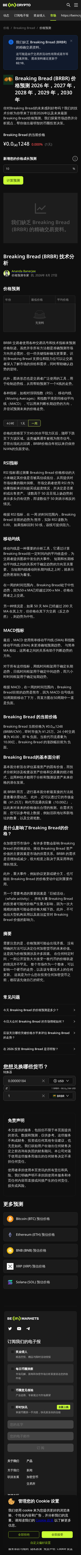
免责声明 (49, 1549)
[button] (39, 1010)
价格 (6, 28)
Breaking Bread (24, 28)
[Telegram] (28, 1329)
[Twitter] (9, 1329)
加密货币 (32, 1477)
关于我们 (13, 1470)
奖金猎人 (39, 15)
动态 (6, 15)
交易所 (31, 1483)
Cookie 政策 (45, 1520)
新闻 (29, 1470)
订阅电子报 (21, 15)
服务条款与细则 (18, 1549)
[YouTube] (19, 1329)
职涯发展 (13, 1477)
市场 (53, 15)
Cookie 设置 (65, 1549)
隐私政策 (36, 1549)
